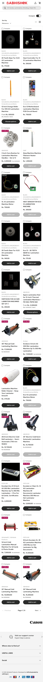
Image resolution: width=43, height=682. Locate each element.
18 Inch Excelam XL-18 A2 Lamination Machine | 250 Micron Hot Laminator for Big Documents (32, 545)
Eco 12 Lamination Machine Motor (30, 396)
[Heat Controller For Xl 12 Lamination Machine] (32, 39)
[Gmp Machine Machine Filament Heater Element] (32, 139)
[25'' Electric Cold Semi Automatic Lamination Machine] (32, 423)
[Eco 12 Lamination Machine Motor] (32, 376)
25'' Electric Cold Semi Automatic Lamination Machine (31, 439)
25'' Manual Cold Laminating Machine (9, 590)
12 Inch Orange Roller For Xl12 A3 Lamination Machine (10, 109)
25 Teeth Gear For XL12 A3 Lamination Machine (11, 60)
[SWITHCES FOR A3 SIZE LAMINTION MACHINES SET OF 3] (11, 281)
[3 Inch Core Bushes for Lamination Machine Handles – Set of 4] (11, 139)
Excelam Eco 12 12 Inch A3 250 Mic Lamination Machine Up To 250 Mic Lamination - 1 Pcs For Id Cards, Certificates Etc (11, 492)
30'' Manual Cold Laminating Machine (31, 590)
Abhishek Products (12, 672)
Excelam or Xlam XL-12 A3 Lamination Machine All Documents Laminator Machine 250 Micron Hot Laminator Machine (32, 493)
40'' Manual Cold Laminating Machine (9, 345)
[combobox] (21, 8)
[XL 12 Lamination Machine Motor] (11, 183)
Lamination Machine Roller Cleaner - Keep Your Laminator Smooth (10, 392)
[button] (40, 3)
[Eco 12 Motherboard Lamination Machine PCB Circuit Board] (32, 88)
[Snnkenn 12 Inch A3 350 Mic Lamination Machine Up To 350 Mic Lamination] (32, 330)
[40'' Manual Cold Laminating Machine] (11, 330)
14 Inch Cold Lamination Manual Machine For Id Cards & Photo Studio (10, 545)
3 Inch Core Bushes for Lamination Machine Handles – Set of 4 (11, 155)
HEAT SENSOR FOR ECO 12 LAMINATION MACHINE (32, 204)
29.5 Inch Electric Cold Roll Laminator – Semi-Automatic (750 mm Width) (11, 440)
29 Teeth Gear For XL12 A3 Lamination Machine (11, 252)
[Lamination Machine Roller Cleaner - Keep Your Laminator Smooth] (11, 376)
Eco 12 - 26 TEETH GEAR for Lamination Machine (31, 252)
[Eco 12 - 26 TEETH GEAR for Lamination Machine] (32, 232)
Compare (32, 16)
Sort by (4, 20)
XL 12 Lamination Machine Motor (8, 203)
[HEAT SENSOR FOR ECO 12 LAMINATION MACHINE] (32, 183)
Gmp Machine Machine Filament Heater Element (32, 155)
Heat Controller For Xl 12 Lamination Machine (32, 59)
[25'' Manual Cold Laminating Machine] (11, 575)
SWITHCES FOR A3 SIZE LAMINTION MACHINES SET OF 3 (11, 301)
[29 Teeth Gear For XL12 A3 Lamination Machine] (11, 232)
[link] (8, 610)
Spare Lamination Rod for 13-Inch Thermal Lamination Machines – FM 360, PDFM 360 (32, 298)
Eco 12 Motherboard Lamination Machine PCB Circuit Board (31, 109)
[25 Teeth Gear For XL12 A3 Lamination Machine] (11, 39)
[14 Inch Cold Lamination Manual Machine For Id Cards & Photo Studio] (11, 526)
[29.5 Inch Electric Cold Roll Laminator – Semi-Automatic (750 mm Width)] (11, 423)
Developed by (22, 672)
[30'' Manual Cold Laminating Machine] (32, 575)
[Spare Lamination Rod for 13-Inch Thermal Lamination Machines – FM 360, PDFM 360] (32, 281)
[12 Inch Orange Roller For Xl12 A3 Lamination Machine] (11, 88)
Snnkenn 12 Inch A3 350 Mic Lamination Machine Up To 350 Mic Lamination (32, 347)
